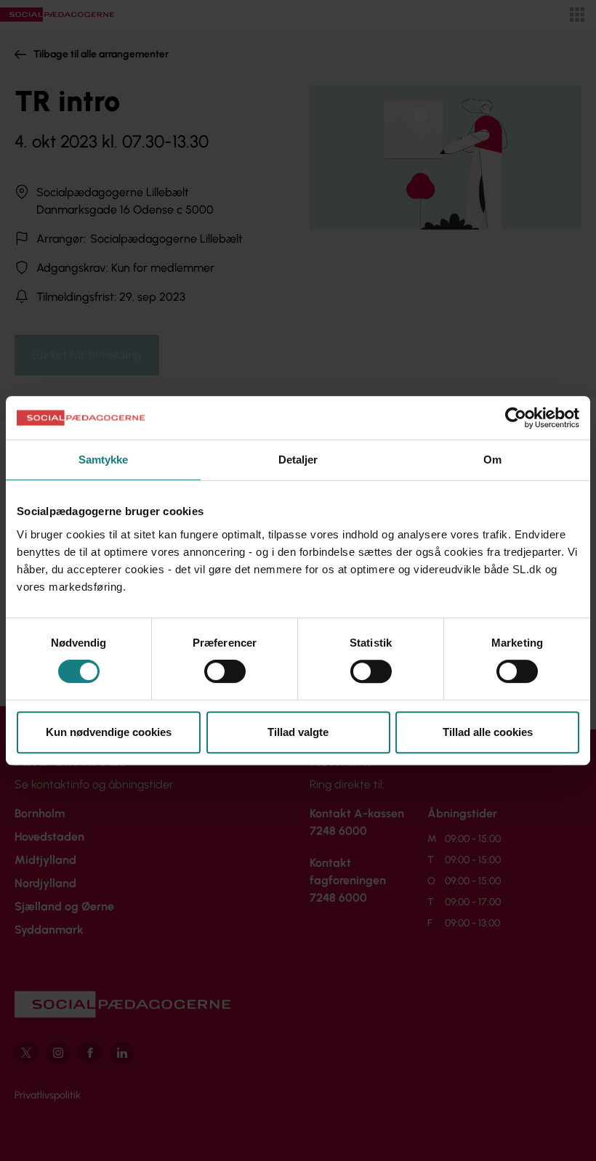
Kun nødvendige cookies (109, 732)
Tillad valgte (298, 732)
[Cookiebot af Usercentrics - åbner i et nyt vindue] (515, 418)
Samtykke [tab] (103, 459)
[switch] (225, 671)
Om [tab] (492, 459)
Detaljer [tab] (298, 459)
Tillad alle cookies (488, 732)
